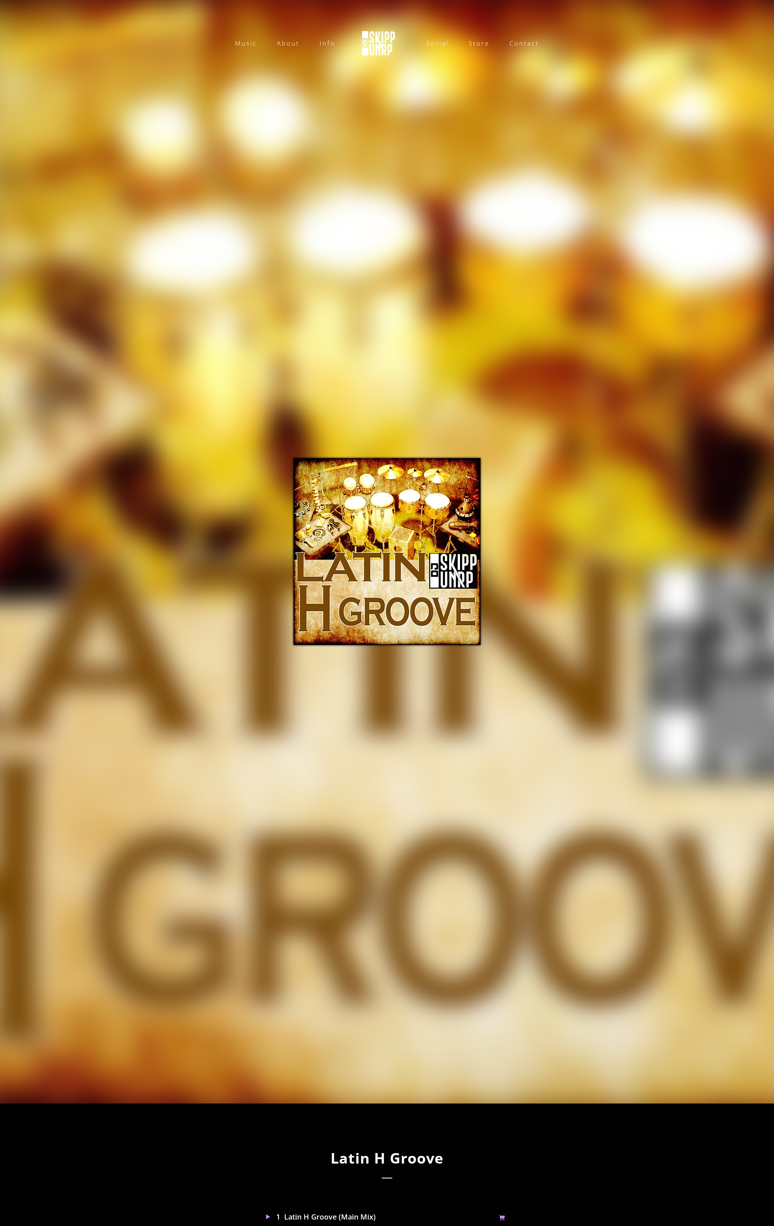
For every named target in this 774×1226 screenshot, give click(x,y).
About (288, 43)
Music (246, 43)
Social (437, 43)
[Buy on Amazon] (503, 1217)
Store (479, 43)
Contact (524, 43)
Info (327, 43)
